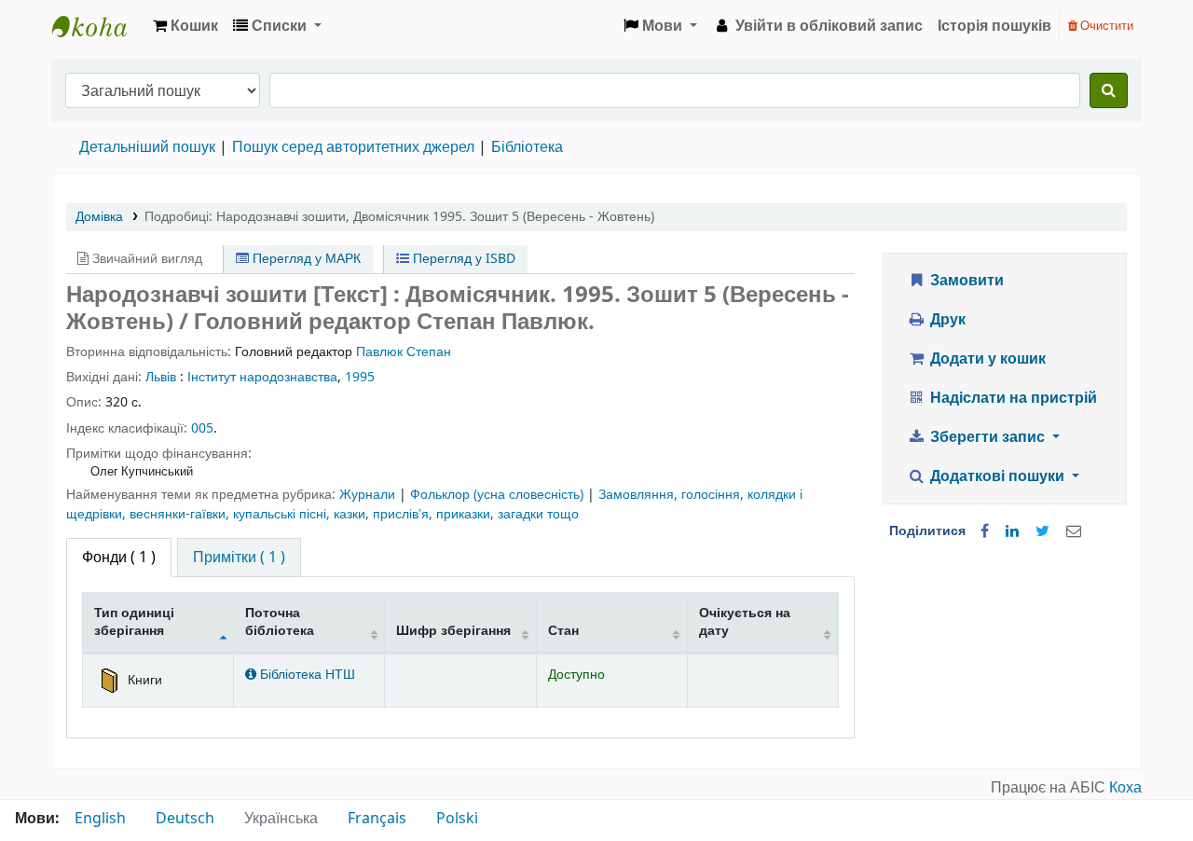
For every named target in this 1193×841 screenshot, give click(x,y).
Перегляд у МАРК (305, 259)
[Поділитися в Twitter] (1042, 531)
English (100, 818)
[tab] (239, 557)
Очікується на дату (744, 622)
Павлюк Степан (403, 352)
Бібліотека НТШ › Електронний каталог (98, 26)
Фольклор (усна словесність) (498, 494)
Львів (160, 377)
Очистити (1105, 25)
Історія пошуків (994, 26)
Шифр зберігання (453, 631)
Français (377, 818)
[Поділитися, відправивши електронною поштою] (1074, 531)
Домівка (99, 217)
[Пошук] (1109, 90)
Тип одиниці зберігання (134, 622)
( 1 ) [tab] (119, 557)
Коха (1125, 788)
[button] (185, 26)
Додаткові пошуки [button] (997, 476)
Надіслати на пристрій (1011, 398)
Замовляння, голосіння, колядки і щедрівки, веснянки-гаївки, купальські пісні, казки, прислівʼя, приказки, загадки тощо (434, 504)
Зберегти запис (987, 437)
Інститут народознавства (262, 377)
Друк (946, 320)
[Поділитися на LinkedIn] (1012, 531)
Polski (457, 818)
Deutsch (185, 818)
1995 (360, 377)
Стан (563, 631)
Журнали (369, 494)
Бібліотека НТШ (305, 674)
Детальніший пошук (147, 147)
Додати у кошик (986, 359)
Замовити (965, 280)
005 (202, 428)
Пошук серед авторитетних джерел (353, 147)
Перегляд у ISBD (462, 259)
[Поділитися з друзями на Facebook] (984, 531)
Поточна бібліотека (279, 622)
